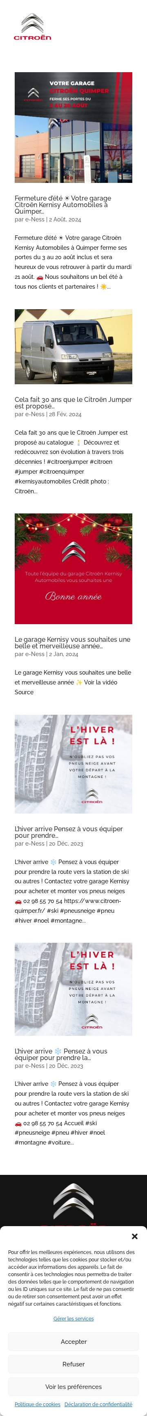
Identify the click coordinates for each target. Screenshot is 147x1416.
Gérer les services (73, 1319)
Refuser (73, 1364)
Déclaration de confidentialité (98, 1404)
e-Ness (35, 219)
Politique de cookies (37, 1404)
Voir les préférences (73, 1387)
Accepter (74, 1341)
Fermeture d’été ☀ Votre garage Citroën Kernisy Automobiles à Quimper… (63, 204)
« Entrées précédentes (45, 1169)
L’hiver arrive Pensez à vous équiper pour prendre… (69, 832)
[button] (135, 1236)
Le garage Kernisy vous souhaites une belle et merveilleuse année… (72, 643)
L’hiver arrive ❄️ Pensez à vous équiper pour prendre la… (61, 1054)
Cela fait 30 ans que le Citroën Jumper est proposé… (73, 403)
